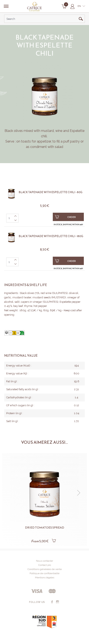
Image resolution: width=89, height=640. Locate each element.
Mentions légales (44, 577)
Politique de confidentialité (44, 573)
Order (71, 217)
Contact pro (44, 565)
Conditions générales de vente (45, 569)
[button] (10, 493)
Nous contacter (44, 560)
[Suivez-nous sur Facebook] (51, 602)
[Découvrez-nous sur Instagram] (57, 602)
